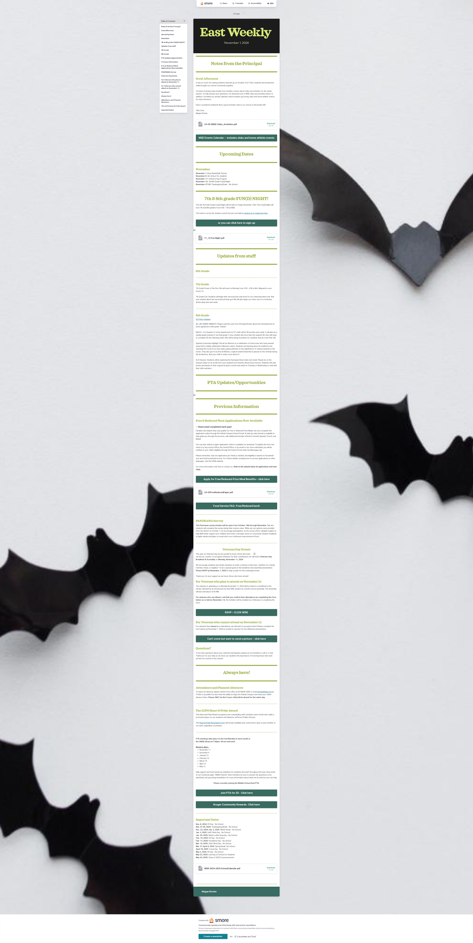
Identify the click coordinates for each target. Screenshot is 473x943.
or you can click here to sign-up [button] (236, 222)
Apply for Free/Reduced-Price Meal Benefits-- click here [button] (236, 479)
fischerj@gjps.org (264, 692)
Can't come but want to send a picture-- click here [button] (236, 638)
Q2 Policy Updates (203, 319)
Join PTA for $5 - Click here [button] (236, 792)
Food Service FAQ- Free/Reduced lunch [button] (236, 505)
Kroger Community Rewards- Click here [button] (236, 804)
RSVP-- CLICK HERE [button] (236, 612)
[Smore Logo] (207, 3)
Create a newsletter (213, 936)
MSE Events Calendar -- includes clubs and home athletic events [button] (236, 137)
